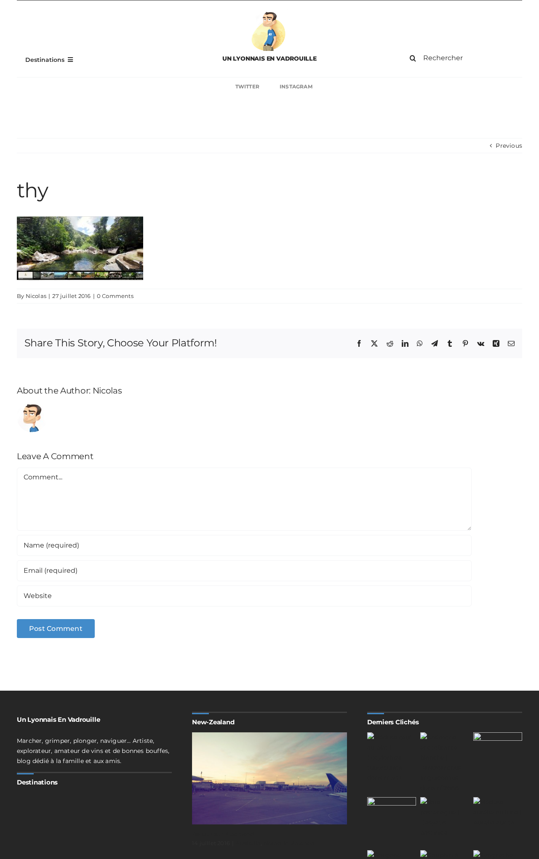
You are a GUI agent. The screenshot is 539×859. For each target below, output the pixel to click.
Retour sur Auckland (223, 834)
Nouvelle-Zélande (289, 843)
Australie (248, 843)
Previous (509, 145)
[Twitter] (138, 86)
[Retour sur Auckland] (269, 778)
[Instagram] (401, 86)
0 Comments (115, 296)
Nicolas (36, 296)
